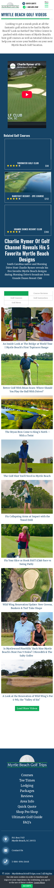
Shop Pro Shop (27, 812)
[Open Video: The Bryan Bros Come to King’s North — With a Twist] (27, 412)
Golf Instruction (40, 298)
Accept (27, 886)
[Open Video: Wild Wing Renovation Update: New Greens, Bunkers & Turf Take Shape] (27, 585)
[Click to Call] (5, 861)
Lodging (27, 785)
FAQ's (27, 822)
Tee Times (27, 780)
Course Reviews (40, 293)
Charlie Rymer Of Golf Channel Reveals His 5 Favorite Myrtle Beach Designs (27, 250)
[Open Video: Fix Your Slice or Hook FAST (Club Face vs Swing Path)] (27, 541)
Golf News (16, 302)
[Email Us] (6, 850)
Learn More (39, 882)
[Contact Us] (6, 839)
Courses (27, 775)
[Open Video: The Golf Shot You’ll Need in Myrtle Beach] (27, 456)
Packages (27, 791)
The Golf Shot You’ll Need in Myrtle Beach (27, 476)
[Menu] (46, 5)
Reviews (27, 796)
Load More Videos (27, 708)
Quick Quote (31, 3)
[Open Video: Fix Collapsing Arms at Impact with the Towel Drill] (27, 497)
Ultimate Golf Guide (27, 817)
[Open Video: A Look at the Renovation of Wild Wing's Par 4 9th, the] (27, 676)
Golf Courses (16, 298)
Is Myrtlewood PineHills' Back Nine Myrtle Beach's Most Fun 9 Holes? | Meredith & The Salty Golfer (27, 652)
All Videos (16, 293)
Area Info (27, 801)
